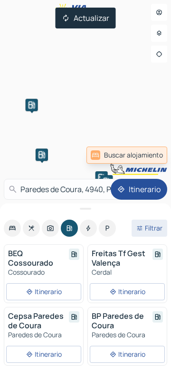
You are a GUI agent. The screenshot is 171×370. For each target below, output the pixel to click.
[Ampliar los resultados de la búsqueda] (85, 209)
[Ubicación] (159, 54)
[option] (12, 228)
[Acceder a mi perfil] (159, 12)
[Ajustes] (159, 33)
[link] (126, 155)
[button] (42, 154)
